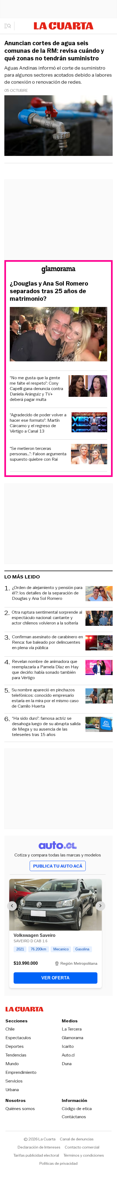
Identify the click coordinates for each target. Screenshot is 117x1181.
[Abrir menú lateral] (9, 26)
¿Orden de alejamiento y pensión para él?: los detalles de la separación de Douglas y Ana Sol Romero (47, 593)
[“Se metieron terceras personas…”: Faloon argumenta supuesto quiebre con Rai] (89, 455)
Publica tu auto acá (57, 866)
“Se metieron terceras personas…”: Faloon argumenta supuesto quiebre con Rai (38, 454)
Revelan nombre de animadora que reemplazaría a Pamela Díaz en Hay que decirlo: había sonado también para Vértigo (45, 670)
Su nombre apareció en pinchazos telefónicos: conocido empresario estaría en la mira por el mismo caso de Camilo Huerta (45, 698)
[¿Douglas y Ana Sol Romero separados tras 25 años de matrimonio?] (58, 335)
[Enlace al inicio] (58, 271)
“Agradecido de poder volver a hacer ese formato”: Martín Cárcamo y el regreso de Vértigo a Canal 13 (38, 423)
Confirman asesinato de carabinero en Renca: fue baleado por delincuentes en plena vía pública (47, 642)
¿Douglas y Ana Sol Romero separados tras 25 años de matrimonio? (49, 291)
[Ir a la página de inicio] (64, 26)
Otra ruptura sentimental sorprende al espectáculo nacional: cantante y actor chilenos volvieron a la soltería (47, 618)
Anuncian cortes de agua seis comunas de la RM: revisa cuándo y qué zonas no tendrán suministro (54, 51)
